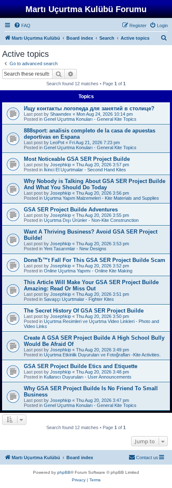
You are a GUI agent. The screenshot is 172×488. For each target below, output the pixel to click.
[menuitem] (22, 25)
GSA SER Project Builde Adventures (71, 209)
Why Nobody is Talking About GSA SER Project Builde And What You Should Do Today (94, 184)
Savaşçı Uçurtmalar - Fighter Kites (79, 299)
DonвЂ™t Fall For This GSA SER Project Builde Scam (94, 260)
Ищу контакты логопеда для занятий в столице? (89, 108)
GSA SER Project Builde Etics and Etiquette (80, 366)
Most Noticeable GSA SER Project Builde (77, 159)
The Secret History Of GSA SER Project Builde (84, 311)
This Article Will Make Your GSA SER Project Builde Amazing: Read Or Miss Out (91, 285)
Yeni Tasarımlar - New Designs (75, 248)
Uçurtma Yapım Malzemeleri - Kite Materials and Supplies (101, 198)
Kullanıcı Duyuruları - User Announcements (88, 376)
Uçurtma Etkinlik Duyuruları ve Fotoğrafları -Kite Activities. (102, 354)
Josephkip (60, 164)
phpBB (64, 472)
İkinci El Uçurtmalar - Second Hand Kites (85, 169)
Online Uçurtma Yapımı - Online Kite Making (88, 270)
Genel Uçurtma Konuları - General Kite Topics (90, 119)
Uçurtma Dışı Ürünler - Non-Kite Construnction (91, 220)
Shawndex (60, 114)
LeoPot (57, 142)
